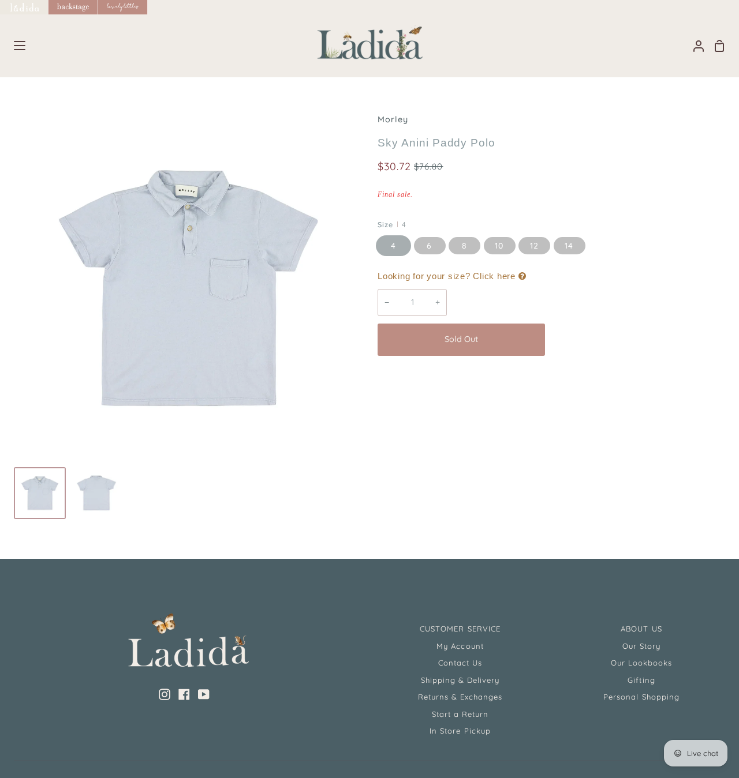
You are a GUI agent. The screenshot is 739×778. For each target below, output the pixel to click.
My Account (459, 646)
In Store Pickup (460, 730)
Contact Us (460, 662)
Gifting (641, 680)
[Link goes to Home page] (24, 7)
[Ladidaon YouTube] (204, 694)
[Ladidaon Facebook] (184, 694)
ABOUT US (641, 628)
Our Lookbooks (642, 662)
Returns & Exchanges (460, 696)
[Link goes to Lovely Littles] (123, 7)
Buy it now (637, 339)
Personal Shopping (641, 696)
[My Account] (694, 45)
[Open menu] (13, 45)
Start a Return (460, 714)
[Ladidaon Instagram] (164, 694)
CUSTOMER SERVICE (460, 628)
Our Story (641, 646)
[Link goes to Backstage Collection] (73, 7)
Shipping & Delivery (460, 680)
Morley (393, 119)
